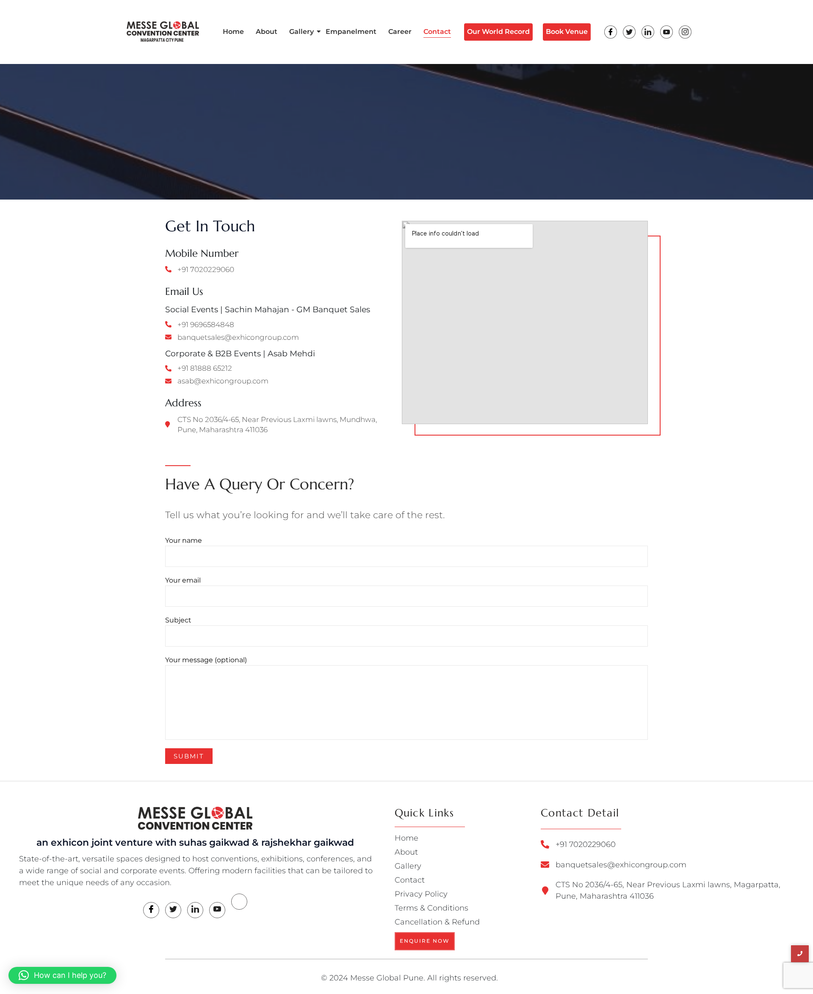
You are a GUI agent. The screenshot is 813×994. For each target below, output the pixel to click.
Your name (183, 540)
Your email (183, 580)
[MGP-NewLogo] (195, 818)
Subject (178, 620)
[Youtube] (666, 32)
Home (233, 32)
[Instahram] (685, 32)
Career (400, 32)
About (266, 32)
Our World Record (498, 32)
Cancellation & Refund (437, 922)
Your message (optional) (206, 660)
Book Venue (567, 32)
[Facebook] (610, 32)
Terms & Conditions (431, 908)
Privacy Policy (421, 894)
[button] (62, 975)
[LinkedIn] (648, 32)
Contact (437, 32)
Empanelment (351, 32)
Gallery (301, 32)
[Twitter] (629, 32)
